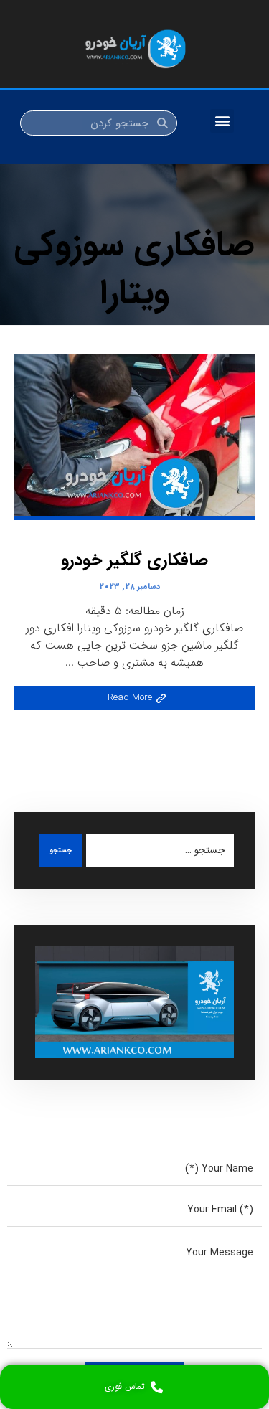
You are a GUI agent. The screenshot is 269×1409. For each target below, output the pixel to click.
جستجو (60, 850)
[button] (222, 121)
